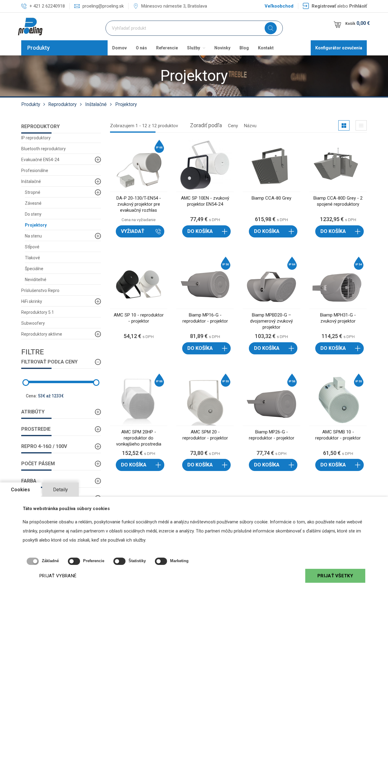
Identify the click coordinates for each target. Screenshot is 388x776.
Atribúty (33, 412)
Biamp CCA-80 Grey (271, 198)
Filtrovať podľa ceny (49, 362)
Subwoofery (33, 323)
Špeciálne (34, 268)
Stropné (32, 192)
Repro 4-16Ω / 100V (44, 446)
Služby (194, 47)
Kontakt (266, 47)
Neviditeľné (35, 279)
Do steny (33, 214)
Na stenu (33, 236)
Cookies (20, 489)
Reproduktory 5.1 (37, 312)
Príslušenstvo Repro (40, 290)
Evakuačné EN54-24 (40, 159)
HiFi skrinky (31, 301)
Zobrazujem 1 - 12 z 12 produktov (144, 125)
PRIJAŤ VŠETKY (335, 576)
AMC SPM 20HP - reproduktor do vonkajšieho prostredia (138, 438)
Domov (119, 47)
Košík (357, 23)
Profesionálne (34, 170)
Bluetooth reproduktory (43, 148)
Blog (244, 47)
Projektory (126, 104)
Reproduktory (62, 104)
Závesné (33, 203)
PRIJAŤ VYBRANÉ (57, 576)
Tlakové (32, 257)
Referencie (167, 47)
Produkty (38, 48)
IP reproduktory (36, 137)
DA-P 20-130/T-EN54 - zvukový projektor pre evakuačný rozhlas (138, 204)
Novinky (222, 47)
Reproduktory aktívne (41, 334)
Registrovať (324, 6)
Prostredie (36, 429)
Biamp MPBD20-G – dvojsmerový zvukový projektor (271, 321)
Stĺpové (32, 246)
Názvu (250, 125)
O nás (141, 47)
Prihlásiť (358, 6)
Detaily (60, 489)
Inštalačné (96, 104)
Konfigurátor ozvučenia (338, 47)
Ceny (233, 125)
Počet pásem (38, 463)
